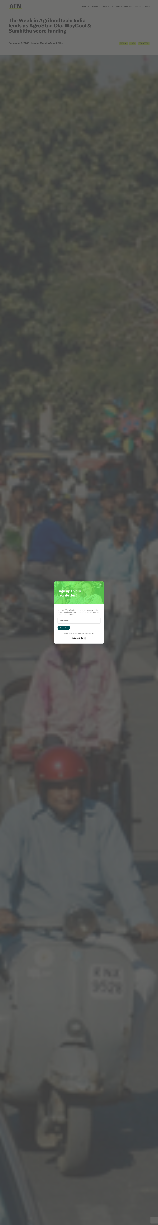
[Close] (101, 584)
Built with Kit (79, 638)
